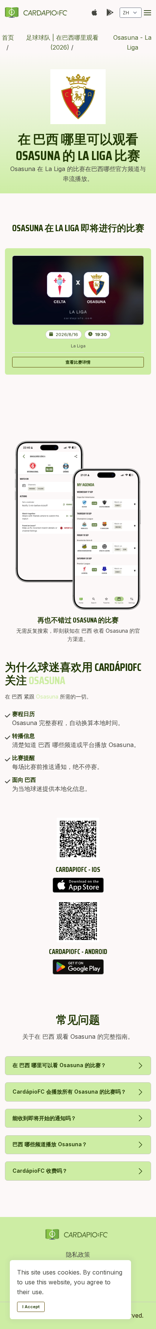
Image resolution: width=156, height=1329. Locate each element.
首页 (8, 37)
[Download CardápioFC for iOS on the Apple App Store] (78, 885)
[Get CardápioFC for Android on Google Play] (78, 966)
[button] (147, 12)
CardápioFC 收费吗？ (39, 1170)
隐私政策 (78, 1254)
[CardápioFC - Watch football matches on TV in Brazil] (37, 12)
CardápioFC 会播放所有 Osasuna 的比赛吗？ (69, 1091)
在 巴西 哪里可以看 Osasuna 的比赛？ (59, 1065)
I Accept (31, 1306)
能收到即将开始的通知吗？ (44, 1118)
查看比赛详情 (78, 362)
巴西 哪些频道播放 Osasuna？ (49, 1144)
